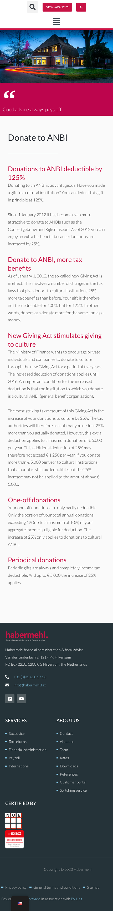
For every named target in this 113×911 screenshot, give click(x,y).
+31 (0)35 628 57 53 (30, 677)
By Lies (76, 899)
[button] (56, 21)
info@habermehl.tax (30, 685)
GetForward (31, 899)
